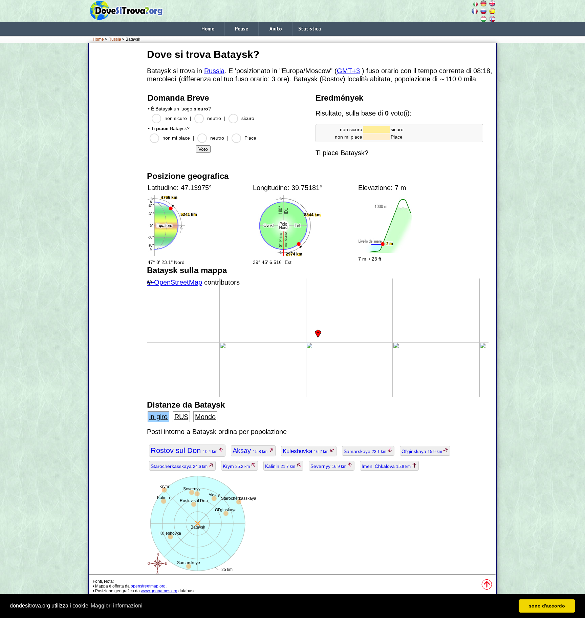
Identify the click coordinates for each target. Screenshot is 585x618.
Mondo (205, 416)
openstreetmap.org (148, 586)
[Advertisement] (116, 148)
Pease (241, 28)
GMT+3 (348, 71)
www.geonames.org (159, 591)
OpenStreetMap (178, 282)
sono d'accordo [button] (547, 606)
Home (207, 28)
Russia (114, 39)
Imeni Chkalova (387, 466)
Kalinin (280, 466)
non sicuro (176, 118)
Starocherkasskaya (180, 466)
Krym (237, 466)
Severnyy (328, 466)
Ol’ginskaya (422, 451)
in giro (158, 416)
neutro (214, 118)
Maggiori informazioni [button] (117, 606)
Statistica (309, 28)
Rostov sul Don (184, 450)
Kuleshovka (306, 451)
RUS (181, 416)
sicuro (247, 118)
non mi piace (176, 138)
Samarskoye (365, 451)
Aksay (250, 450)
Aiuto (275, 28)
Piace (250, 138)
